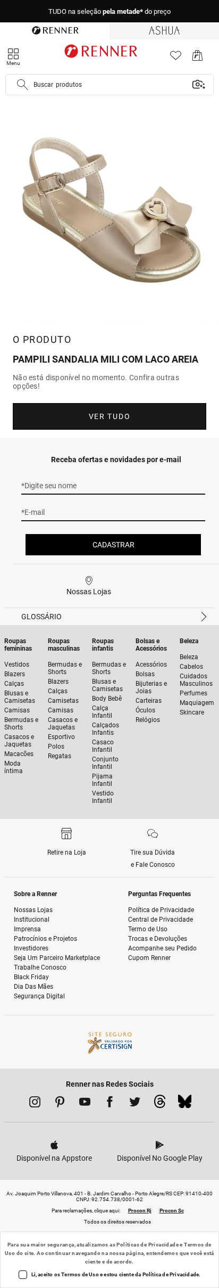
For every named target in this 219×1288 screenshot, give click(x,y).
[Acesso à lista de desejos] (175, 58)
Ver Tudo (109, 416)
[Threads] (159, 1104)
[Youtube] (84, 1103)
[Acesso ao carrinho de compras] (197, 58)
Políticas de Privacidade (147, 1245)
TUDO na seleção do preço (109, 11)
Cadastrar (113, 544)
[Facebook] (109, 1103)
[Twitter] (134, 1103)
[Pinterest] (59, 1103)
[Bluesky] (184, 1104)
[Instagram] (34, 1103)
